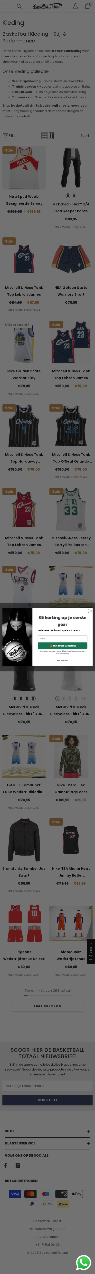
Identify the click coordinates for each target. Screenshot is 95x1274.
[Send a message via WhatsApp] (84, 1263)
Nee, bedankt (62, 660)
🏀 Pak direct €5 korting (63, 645)
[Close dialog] (90, 611)
